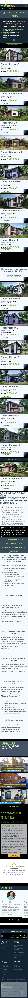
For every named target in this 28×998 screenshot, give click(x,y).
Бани (2, 950)
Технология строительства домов (5, 967)
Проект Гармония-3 (11, 211)
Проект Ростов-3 (10, 357)
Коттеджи (4, 945)
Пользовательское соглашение (10, 979)
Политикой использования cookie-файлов (12, 990)
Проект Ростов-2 (10, 64)
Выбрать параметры (14, 44)
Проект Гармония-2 (11, 93)
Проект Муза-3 (9, 123)
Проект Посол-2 (9, 328)
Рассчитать (6, 279)
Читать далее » (7, 915)
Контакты (18, 961)
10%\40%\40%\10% (9, 34)
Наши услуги (17, 942)
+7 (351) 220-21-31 (20, 936)
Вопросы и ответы (4, 976)
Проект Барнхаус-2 (11, 479)
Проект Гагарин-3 (10, 445)
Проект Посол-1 (9, 240)
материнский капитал (16, 29)
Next (26, 477)
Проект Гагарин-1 (10, 181)
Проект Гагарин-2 (10, 298)
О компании (5, 962)
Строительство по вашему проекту (18, 950)
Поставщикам (18, 969)
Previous (1, 476)
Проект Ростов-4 (10, 416)
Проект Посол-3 (9, 386)
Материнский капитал (18, 956)
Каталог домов (4, 942)
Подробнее (6, 74)
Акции (5, 32)
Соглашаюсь (14, 994)
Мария (4, 902)
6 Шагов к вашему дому (5, 970)
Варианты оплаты (4, 973)
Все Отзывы (13, 920)
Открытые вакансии (17, 967)
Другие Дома (14, 459)
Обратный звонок (22, 937)
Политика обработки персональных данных (13, 980)
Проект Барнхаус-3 (11, 152)
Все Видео (13, 806)
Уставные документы (17, 964)
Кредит (5, 29)
